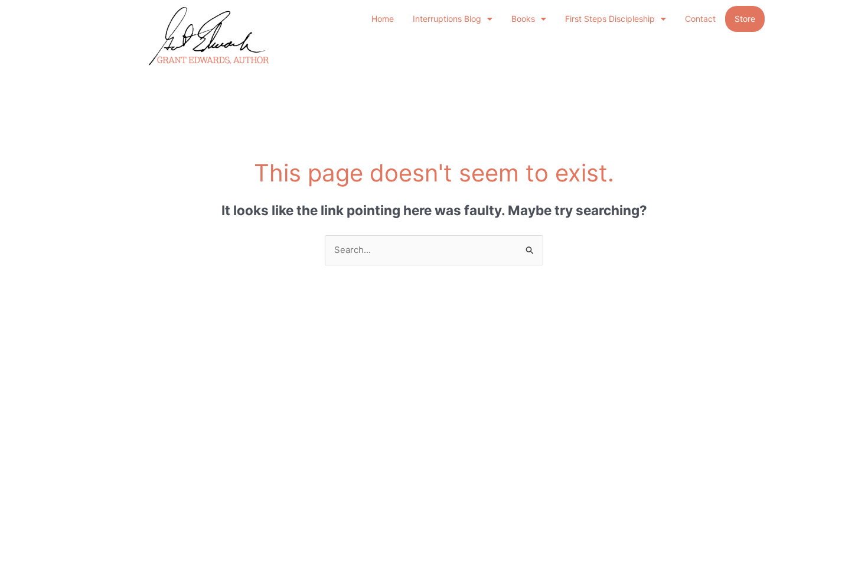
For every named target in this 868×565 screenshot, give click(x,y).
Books (523, 19)
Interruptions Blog (447, 19)
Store (745, 19)
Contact (700, 19)
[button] (452, 19)
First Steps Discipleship (610, 19)
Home (382, 19)
